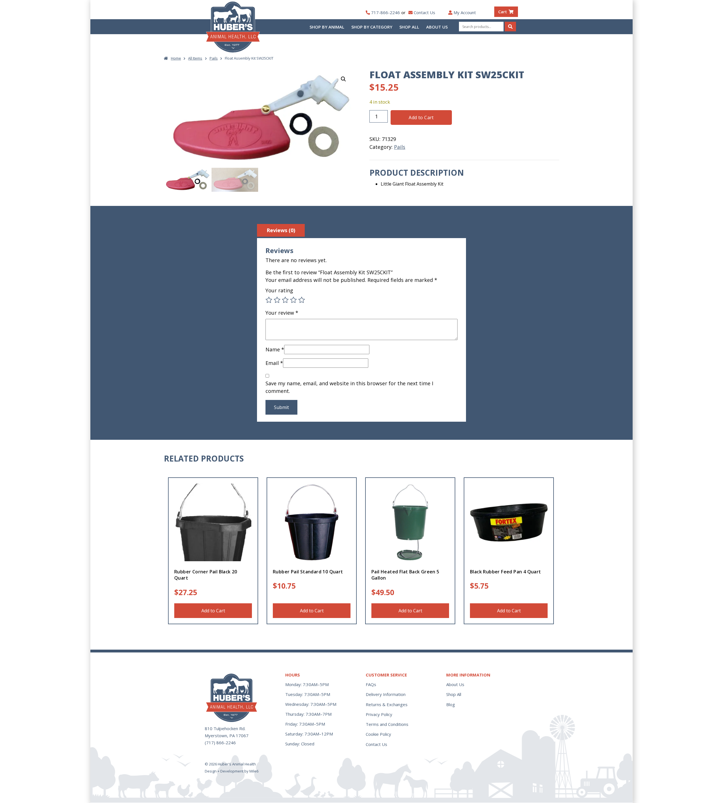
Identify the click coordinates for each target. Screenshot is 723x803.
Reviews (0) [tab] (281, 230)
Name (274, 349)
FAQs (371, 684)
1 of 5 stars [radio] (268, 300)
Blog (450, 704)
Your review (281, 312)
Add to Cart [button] (213, 611)
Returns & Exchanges (387, 704)
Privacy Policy (379, 714)
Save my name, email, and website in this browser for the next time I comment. (349, 387)
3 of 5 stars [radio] (285, 300)
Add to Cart (421, 117)
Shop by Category (371, 27)
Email (274, 363)
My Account (465, 12)
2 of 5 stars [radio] (277, 300)
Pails (214, 58)
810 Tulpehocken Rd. (225, 728)
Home (176, 58)
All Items (195, 58)
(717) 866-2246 (220, 742)
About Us (437, 27)
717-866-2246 (385, 12)
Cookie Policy (378, 734)
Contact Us (424, 12)
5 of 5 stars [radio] (301, 300)
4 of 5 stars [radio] (293, 300)
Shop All (409, 27)
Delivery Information (386, 694)
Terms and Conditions (387, 724)
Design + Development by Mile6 (231, 771)
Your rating (279, 290)
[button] (343, 79)
